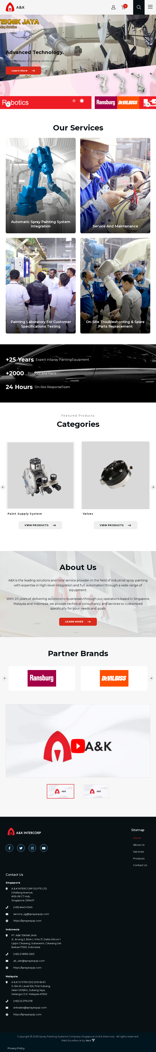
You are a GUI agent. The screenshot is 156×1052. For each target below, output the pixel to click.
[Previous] (8, 104)
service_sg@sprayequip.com (31, 913)
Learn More (22, 83)
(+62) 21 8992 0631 (23, 953)
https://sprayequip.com (27, 920)
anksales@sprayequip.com (30, 1007)
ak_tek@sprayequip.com (29, 960)
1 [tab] (74, 101)
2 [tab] (81, 101)
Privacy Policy (16, 1048)
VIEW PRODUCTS (37, 525)
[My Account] (113, 7)
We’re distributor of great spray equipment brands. (39, 73)
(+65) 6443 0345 (22, 907)
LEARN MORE (74, 621)
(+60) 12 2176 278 (23, 1000)
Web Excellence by (76, 1040)
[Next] (147, 104)
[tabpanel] (40, 487)
